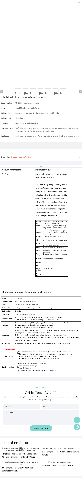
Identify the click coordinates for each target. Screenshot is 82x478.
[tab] (41, 166)
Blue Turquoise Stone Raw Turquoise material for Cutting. (17, 469)
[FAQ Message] (77, 426)
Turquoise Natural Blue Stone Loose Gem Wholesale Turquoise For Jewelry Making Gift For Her (19, 455)
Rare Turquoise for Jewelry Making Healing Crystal (60, 453)
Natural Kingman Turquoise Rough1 (57, 465)
